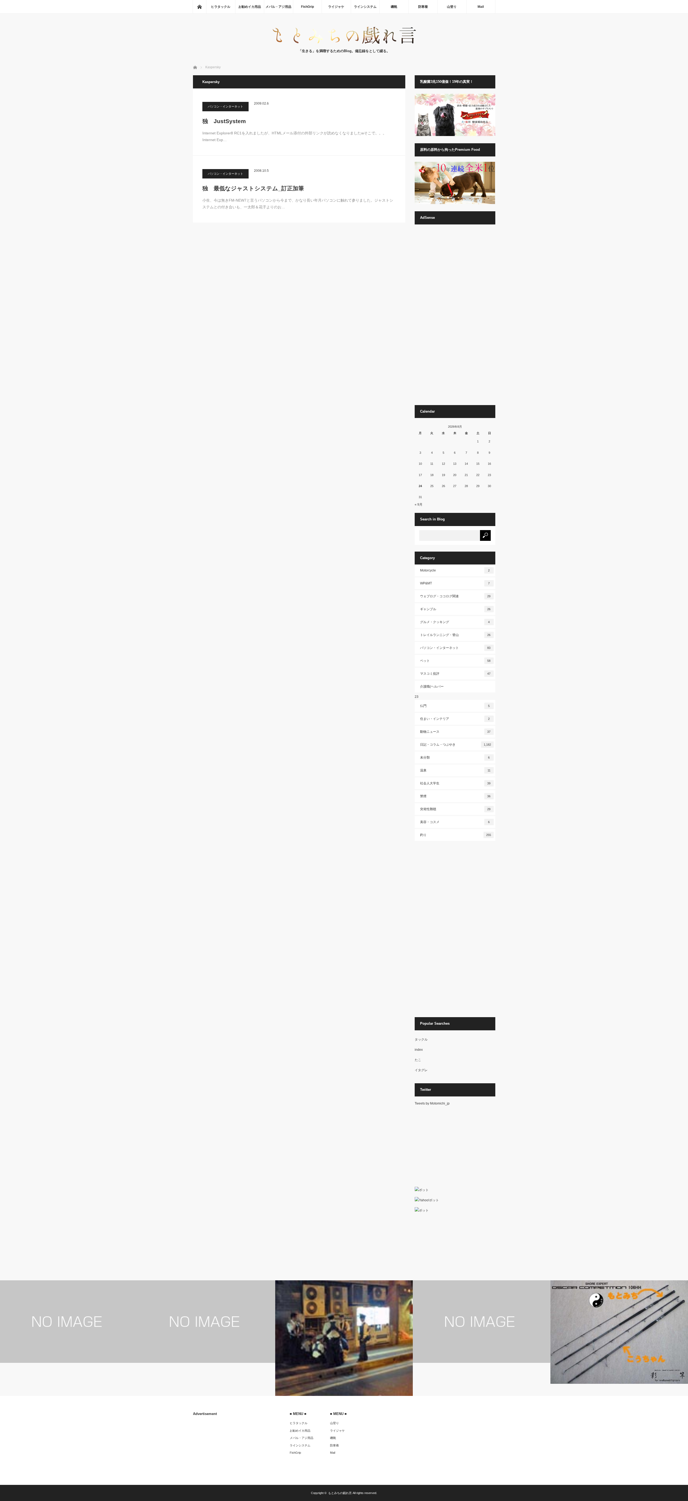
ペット (455, 661)
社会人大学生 (455, 783)
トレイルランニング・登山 (455, 635)
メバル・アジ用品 (278, 7)
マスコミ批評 (455, 674)
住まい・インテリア (455, 719)
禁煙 (455, 796)
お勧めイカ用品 (249, 7)
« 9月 (418, 504)
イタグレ (421, 1070)
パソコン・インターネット (225, 106)
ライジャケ (336, 7)
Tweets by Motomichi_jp (432, 1103)
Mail (481, 7)
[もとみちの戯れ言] (344, 43)
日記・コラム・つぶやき (455, 744)
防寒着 (423, 7)
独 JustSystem (224, 121)
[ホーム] (199, 6)
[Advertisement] (455, 317)
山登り (452, 7)
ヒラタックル (220, 7)
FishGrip (307, 7)
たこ (418, 1060)
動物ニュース (455, 732)
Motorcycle (455, 570)
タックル (421, 1039)
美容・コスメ (455, 822)
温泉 (455, 770)
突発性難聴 (455, 809)
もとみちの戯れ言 (340, 1493)
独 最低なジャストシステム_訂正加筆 (253, 188)
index (419, 1050)
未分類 (455, 757)
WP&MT (455, 583)
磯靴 (394, 7)
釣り (455, 835)
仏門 (455, 706)
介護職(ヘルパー (432, 686)
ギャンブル (455, 609)
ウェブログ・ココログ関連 (455, 596)
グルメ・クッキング (455, 622)
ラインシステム (365, 7)
